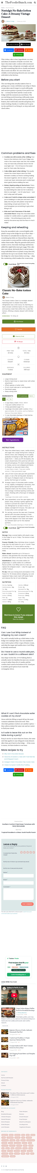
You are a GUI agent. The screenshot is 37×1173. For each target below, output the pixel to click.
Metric (31, 396)
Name (5, 872)
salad (4, 1151)
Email (5, 879)
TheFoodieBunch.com (18, 2)
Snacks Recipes (23, 1117)
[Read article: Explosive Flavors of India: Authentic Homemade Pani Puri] (4, 1031)
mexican (12, 1145)
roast (30, 1148)
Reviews (21, 1114)
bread (33, 1135)
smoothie (4, 1153)
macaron (5, 1145)
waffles (13, 1156)
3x (10, 399)
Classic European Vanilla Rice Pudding (17, 765)
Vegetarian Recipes (25, 1127)
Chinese (29, 1137)
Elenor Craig (10, 21)
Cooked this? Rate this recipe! (10, 854)
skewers (30, 1151)
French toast (30, 1140)
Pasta (25, 1145)
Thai (32, 1153)
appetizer (4, 1135)
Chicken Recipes (6, 1117)
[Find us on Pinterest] (6, 1166)
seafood (16, 1151)
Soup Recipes (23, 1119)
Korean (24, 1143)
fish (18, 1140)
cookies (12, 1140)
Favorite (19, 329)
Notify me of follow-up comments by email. (16, 862)
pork (12, 1148)
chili (23, 1137)
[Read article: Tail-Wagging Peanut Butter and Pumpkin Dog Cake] (4, 1055)
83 (26, 1014)
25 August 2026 (13, 1034)
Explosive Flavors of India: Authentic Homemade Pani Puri (20, 1031)
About (3, 1083)
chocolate (5, 1140)
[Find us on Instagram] (3, 1166)
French (23, 1140)
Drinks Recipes (5, 1124)
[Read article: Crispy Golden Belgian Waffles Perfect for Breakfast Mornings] (8, 1012)
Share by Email (19, 336)
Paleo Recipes (23, 1111)
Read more (5, 1026)
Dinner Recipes (5, 1122)
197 (20, 1050)
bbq (23, 1135)
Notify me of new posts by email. (13, 868)
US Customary (22, 396)
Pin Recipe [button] (19, 341)
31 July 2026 (12, 1058)
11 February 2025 (21, 21)
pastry (31, 1145)
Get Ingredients (12, 440)
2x (7, 399)
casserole (10, 1137)
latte (30, 1143)
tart (28, 1153)
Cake (3, 1137)
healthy (4, 1143)
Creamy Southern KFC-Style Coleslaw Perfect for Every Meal (21, 1047)
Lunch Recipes (5, 1127)
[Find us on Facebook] (1, 1166)
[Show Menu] (2, 2)
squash (17, 1153)
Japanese (17, 1143)
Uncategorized (23, 1124)
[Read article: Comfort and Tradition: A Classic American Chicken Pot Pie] (4, 1039)
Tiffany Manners (22, 1012)
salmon (10, 1151)
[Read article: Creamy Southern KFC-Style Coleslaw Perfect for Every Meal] (4, 1047)
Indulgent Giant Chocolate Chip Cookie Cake (19, 762)
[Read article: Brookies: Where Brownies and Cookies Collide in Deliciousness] (5, 1095)
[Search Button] (35, 2)
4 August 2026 (19, 1014)
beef (28, 1135)
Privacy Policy (5, 1080)
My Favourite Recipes (7, 1078)
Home (2, 7)
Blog (2, 1111)
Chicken (17, 1137)
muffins (19, 1145)
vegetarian (5, 1156)
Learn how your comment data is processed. (16, 912)
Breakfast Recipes (7, 1009)
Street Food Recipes (25, 1122)
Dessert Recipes (10, 7)
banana (17, 1135)
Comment (7, 887)
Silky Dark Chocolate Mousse (14, 754)
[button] (3, 316)
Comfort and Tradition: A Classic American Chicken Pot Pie (19, 1039)
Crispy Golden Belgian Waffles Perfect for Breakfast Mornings (25, 1009)
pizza (7, 1148)
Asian (11, 1135)
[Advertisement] (18, 130)
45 (18, 1058)
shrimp (23, 1151)
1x (4, 399)
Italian (10, 1143)
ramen (25, 1148)
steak (23, 1153)
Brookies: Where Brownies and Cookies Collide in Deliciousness (22, 1094)
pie (3, 1148)
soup (11, 1153)
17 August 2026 (13, 1042)
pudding (18, 1148)
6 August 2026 (13, 1050)
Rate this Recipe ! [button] (18, 619)
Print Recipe (26, 44)
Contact (3, 1085)
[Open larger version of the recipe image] (18, 277)
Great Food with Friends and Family (14, 1170)
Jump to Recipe (14, 44)
